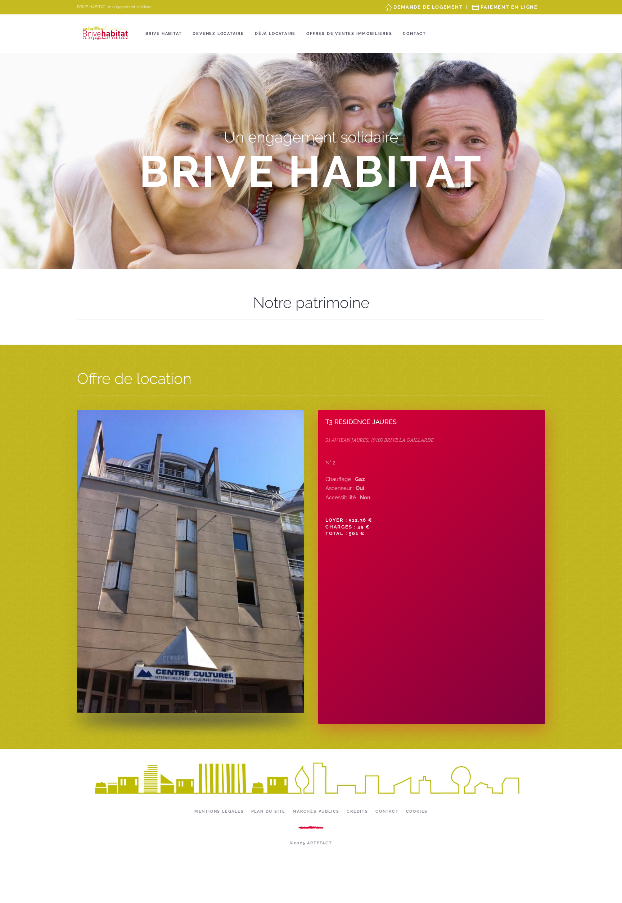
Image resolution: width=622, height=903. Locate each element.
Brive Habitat (163, 33)
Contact (414, 33)
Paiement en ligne (509, 7)
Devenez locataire (218, 33)
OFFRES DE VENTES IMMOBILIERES (349, 33)
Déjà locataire (275, 33)
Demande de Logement (428, 7)
